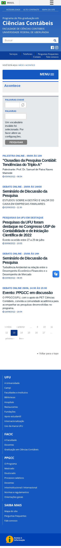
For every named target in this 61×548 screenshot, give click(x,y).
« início (8, 327)
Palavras (10, 111)
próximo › (9, 338)
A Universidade (11, 383)
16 (36, 333)
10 (44, 327)
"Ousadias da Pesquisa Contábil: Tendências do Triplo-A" (29, 162)
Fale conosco (52, 56)
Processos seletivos (14, 477)
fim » (21, 338)
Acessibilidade (13, 9)
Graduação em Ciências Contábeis (21, 449)
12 (6, 333)
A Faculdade (10, 440)
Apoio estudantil (12, 416)
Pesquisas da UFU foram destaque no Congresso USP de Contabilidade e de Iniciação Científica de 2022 (29, 228)
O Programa (10, 463)
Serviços (13, 54)
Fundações (9, 411)
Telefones (27, 54)
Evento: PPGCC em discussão (28, 292)
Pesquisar (16, 142)
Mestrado (9, 468)
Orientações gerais (13, 496)
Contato (37, 56)
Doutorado (10, 473)
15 (29, 333)
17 (44, 333)
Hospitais (9, 402)
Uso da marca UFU (13, 426)
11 (52, 327)
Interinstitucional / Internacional (20, 487)
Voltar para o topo (48, 353)
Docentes (9, 444)
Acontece (30, 65)
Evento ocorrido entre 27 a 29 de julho (23, 239)
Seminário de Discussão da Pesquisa (25, 193)
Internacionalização (14, 421)
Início (21, 65)
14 (21, 333)
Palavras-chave (14, 99)
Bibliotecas (9, 397)
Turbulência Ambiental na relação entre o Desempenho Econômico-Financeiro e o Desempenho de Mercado (25, 271)
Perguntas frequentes (48, 54)
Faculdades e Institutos (16, 392)
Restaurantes (11, 406)
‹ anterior (20, 327)
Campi (7, 387)
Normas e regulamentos (16, 492)
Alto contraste (31, 9)
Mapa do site (48, 9)
